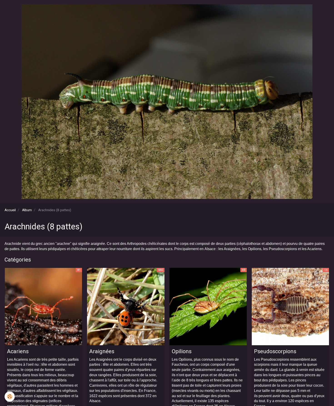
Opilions (182, 351)
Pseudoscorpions (275, 351)
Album (27, 210)
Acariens (18, 351)
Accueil (10, 210)
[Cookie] (10, 396)
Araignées (101, 351)
